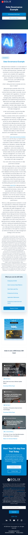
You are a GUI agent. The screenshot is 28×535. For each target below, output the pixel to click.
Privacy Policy (19, 532)
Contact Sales (14, 471)
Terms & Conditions (9, 532)
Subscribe (14, 512)
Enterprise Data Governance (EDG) (17, 488)
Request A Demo (14, 308)
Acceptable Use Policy (14, 531)
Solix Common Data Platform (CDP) (11, 487)
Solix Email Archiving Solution (17, 137)
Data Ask (11, 496)
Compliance (5, 57)
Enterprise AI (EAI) (12, 281)
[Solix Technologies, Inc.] (6, 2)
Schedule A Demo (14, 467)
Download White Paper (15, 14)
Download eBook (14, 18)
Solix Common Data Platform (15, 285)
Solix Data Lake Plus (13, 289)
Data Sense (6, 496)
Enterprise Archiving (13, 293)
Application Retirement (13, 297)
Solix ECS (12, 185)
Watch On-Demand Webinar (10, 438)
